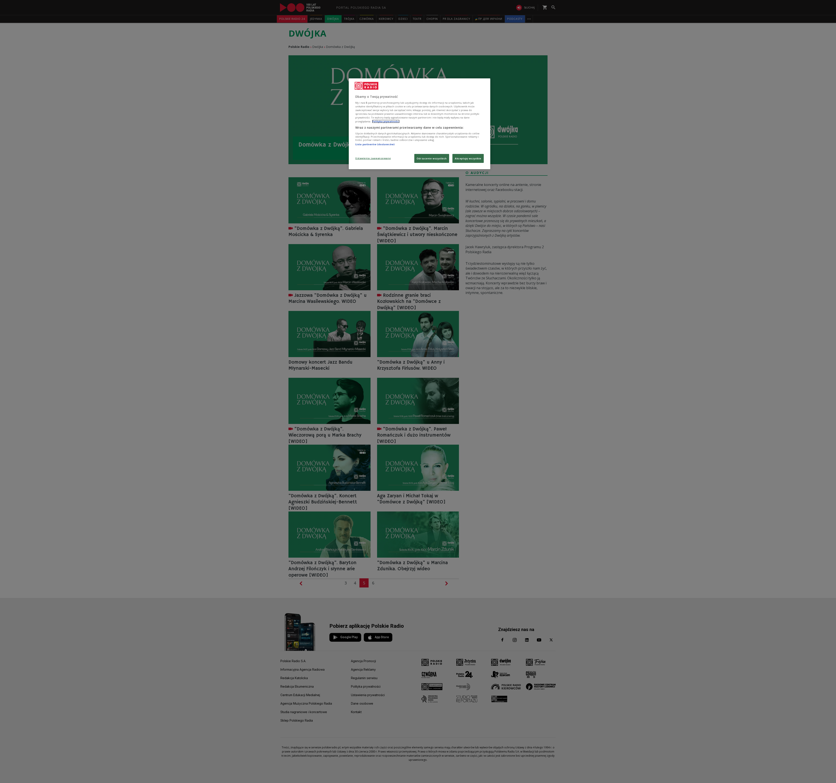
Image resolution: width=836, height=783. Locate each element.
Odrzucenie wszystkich (432, 158)
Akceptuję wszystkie (468, 158)
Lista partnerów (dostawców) (374, 144)
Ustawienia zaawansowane (373, 158)
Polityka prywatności (385, 121)
